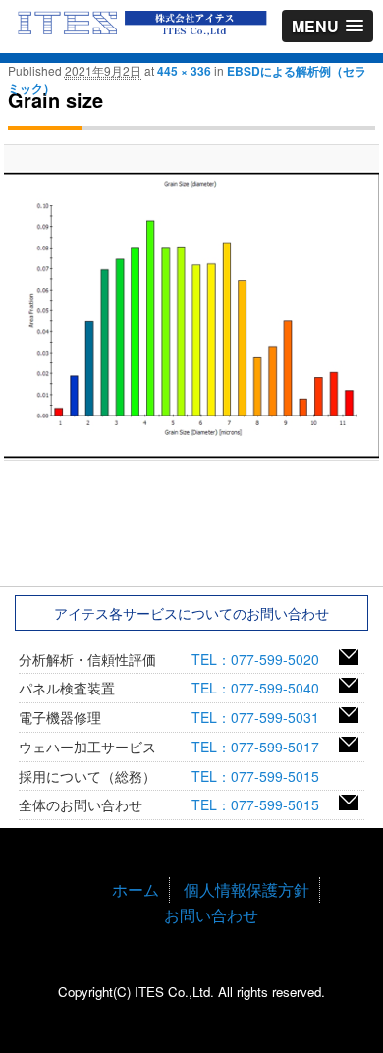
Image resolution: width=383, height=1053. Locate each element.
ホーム (135, 889)
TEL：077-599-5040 (262, 687)
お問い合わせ (211, 915)
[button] (327, 26)
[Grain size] (191, 315)
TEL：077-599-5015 (262, 776)
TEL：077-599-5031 (262, 717)
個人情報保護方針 (246, 889)
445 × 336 (184, 71)
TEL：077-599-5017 (262, 746)
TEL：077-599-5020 (262, 659)
